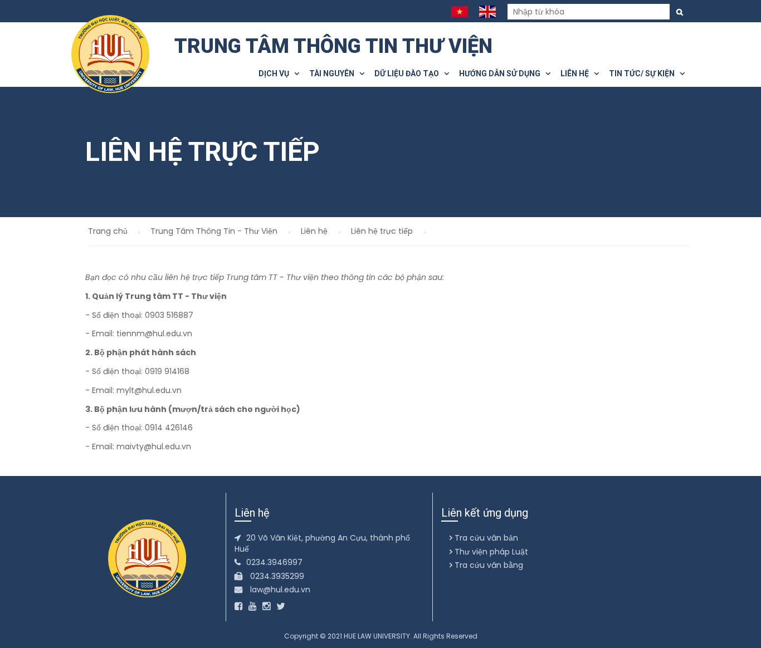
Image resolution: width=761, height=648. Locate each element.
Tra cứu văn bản (485, 537)
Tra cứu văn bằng (487, 565)
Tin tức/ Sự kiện (644, 73)
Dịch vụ (276, 73)
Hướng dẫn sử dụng (502, 73)
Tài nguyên (334, 73)
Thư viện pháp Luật (490, 551)
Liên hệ (577, 73)
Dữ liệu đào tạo (409, 73)
